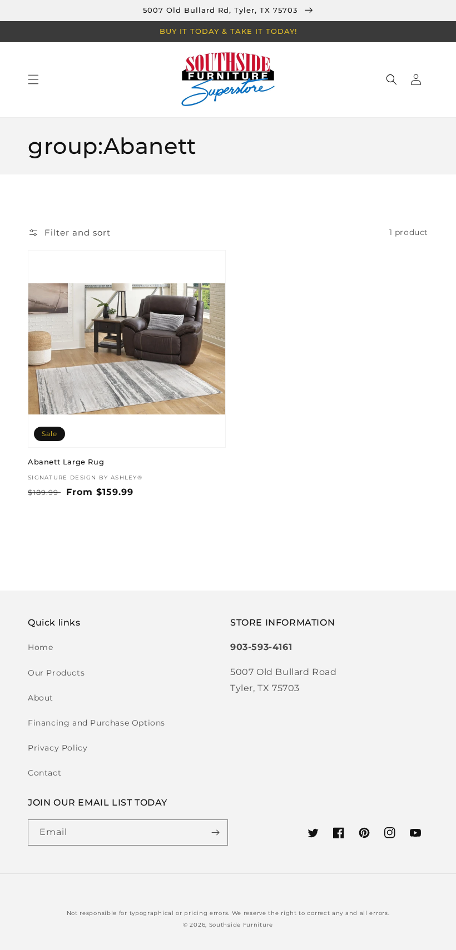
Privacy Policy (57, 748)
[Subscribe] (215, 832)
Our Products (56, 673)
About (40, 698)
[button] (33, 79)
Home (40, 647)
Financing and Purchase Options (96, 723)
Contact (44, 773)
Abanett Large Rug (66, 461)
